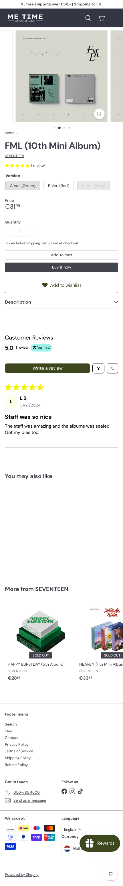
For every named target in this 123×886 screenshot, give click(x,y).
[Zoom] (99, 114)
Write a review (48, 368)
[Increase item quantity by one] (28, 232)
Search (11, 724)
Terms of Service (19, 751)
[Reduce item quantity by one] (9, 232)
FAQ (8, 731)
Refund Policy (16, 764)
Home (9, 133)
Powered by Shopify (22, 874)
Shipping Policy (18, 757)
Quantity (13, 222)
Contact (12, 737)
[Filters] (98, 368)
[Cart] (101, 18)
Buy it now (61, 267)
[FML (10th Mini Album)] (41, 529)
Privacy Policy (17, 744)
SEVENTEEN (51, 589)
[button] (18, 165)
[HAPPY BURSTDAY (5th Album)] (41, 642)
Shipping (33, 243)
